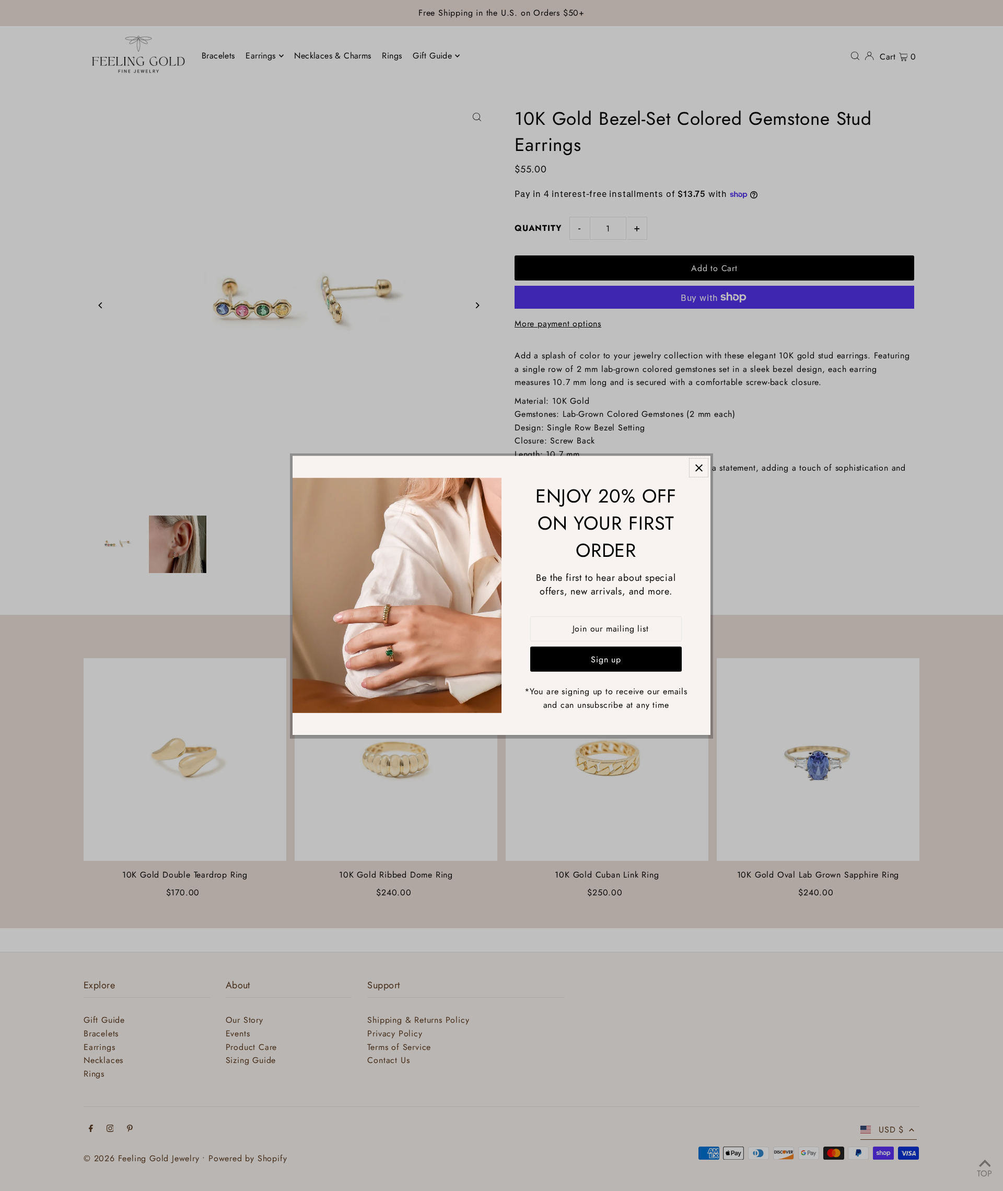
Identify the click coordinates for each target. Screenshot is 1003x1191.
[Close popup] (699, 468)
